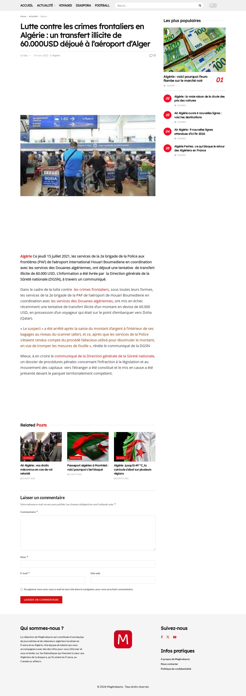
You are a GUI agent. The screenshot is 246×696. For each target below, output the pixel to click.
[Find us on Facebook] (162, 637)
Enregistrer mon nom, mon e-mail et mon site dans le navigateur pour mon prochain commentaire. (78, 589)
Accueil (26, 5)
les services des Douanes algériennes (82, 301)
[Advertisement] (87, 88)
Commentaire (29, 512)
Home (23, 16)
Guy (25, 55)
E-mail (25, 573)
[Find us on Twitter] (167, 637)
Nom (24, 557)
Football (102, 5)
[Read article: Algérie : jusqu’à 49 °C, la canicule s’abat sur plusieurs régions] (134, 447)
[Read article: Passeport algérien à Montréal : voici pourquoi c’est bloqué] (88, 447)
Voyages (65, 5)
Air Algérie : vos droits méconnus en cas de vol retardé (36, 469)
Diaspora (83, 5)
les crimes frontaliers (91, 289)
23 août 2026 (28, 478)
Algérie (43, 16)
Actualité (45, 5)
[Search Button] (200, 5)
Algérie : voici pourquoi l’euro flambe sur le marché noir (185, 78)
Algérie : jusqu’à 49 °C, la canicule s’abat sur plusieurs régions (132, 469)
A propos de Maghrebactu (175, 659)
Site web (95, 573)
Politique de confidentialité (176, 668)
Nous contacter (169, 663)
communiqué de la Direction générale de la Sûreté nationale (104, 356)
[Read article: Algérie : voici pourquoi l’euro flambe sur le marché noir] (195, 50)
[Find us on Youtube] (174, 637)
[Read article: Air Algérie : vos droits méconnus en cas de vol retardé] (41, 447)
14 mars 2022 (40, 55)
